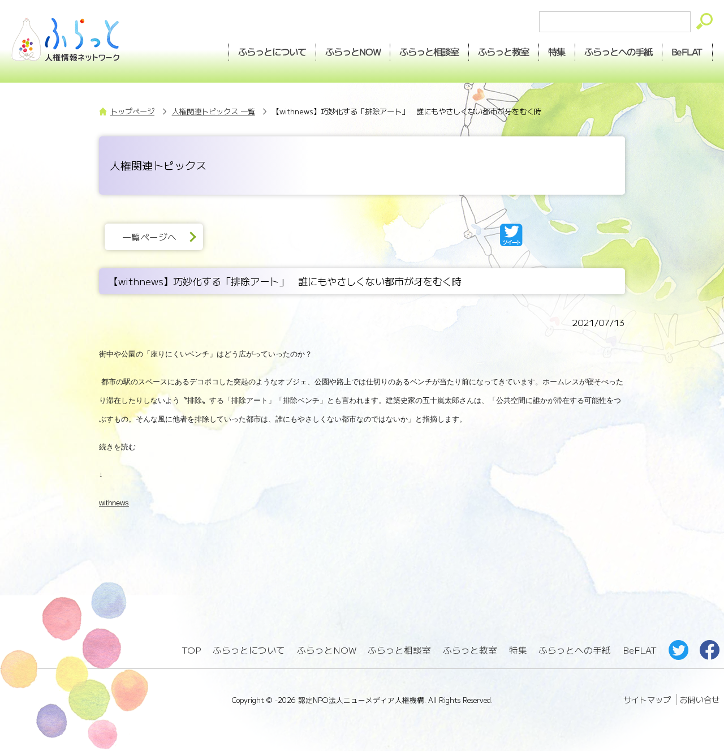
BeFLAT (687, 51)
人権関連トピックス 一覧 (213, 111)
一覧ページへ (149, 236)
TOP (191, 649)
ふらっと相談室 (399, 649)
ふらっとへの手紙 (574, 649)
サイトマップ (647, 699)
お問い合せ (699, 699)
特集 (557, 51)
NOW (353, 51)
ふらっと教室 (470, 649)
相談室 (429, 51)
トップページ (132, 111)
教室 (504, 51)
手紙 (619, 51)
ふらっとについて (272, 51)
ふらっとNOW (326, 649)
